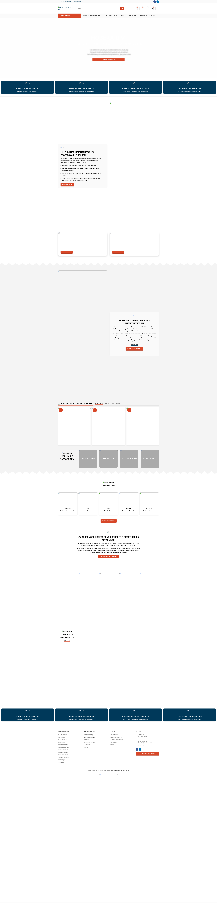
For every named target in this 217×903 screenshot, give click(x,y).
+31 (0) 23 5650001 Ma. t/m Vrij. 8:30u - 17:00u (144, 742)
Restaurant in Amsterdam (67, 511)
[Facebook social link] (154, 1)
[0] (152, 8)
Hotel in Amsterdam (88, 511)
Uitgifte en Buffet (63, 750)
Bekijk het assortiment (134, 348)
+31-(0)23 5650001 (65, 1)
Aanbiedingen (61, 760)
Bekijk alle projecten (108, 521)
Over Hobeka (87, 744)
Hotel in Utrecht (108, 511)
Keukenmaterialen (63, 752)
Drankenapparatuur (63, 747)
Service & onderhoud (89, 742)
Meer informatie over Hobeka (108, 556)
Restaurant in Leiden (149, 511)
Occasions (61, 762)
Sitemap (112, 744)
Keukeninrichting (88, 734)
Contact (86, 747)
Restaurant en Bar (63, 755)
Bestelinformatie (114, 734)
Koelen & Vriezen (62, 734)
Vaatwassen (61, 737)
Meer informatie (67, 184)
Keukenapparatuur (63, 744)
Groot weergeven (75, 494)
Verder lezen (134, 344)
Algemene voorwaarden (116, 739)
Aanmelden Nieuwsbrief (148, 753)
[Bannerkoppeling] (82, 244)
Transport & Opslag (63, 757)
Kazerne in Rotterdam (128, 511)
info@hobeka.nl (78, 1)
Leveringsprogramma (116, 737)
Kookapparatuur (62, 739)
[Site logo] (65, 8)
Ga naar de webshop (108, 59)
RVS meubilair (61, 742)
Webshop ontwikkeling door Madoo (120, 770)
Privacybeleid (113, 742)
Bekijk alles (67, 640)
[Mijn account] (157, 8)
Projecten (86, 739)
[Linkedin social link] (157, 1)
